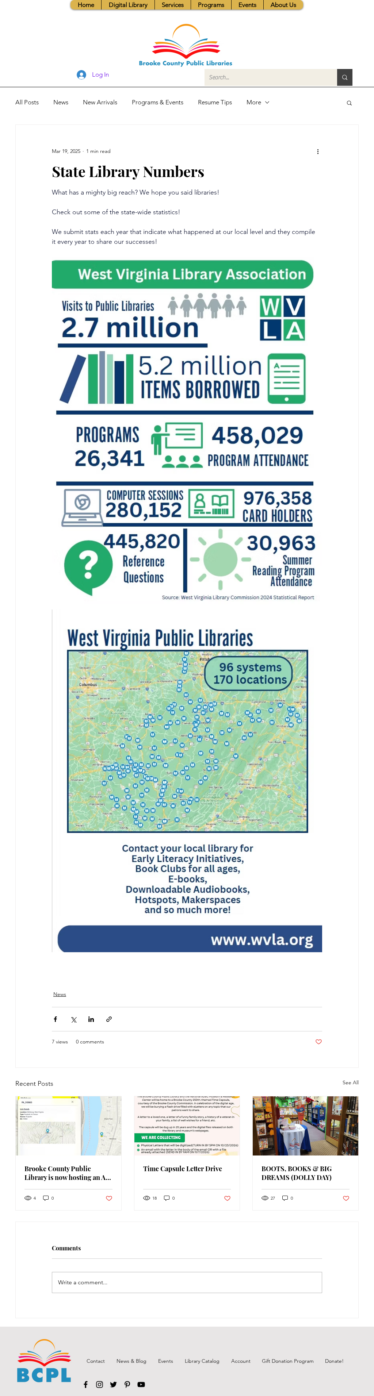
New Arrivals (100, 102)
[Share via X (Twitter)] (73, 1019)
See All (351, 1082)
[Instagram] (99, 1384)
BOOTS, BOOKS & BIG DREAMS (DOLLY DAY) (297, 1173)
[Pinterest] (127, 1384)
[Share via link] (109, 1019)
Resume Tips (215, 102)
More (254, 102)
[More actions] (317, 151)
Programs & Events (157, 102)
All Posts (27, 102)
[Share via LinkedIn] (91, 1019)
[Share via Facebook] (55, 1019)
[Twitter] (113, 1384)
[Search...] (344, 77)
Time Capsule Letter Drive (182, 1168)
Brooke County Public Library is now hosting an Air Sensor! (67, 1173)
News (60, 102)
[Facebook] (85, 1384)
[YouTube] (141, 1384)
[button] (172, 4)
